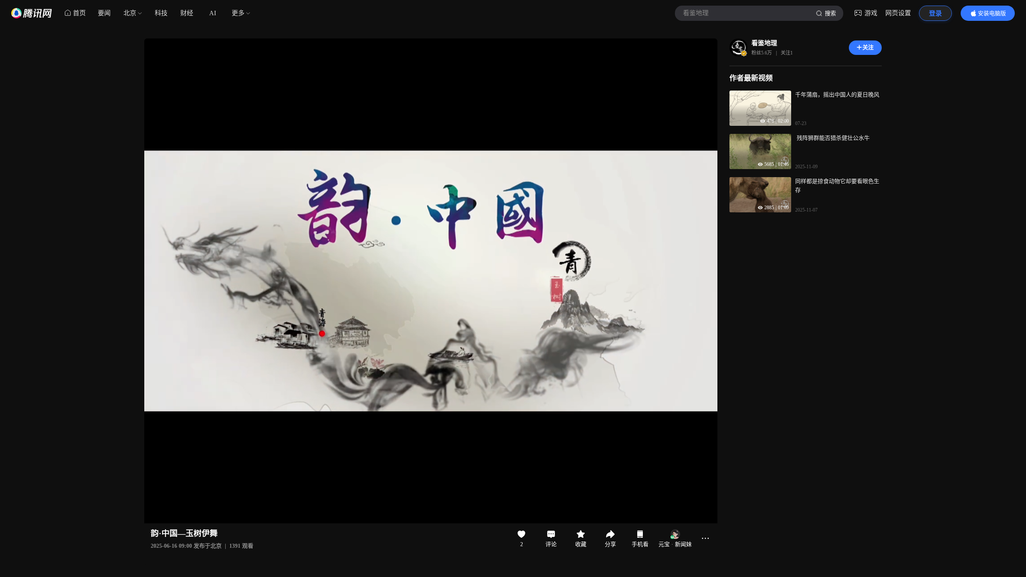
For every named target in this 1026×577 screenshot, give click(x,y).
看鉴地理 (764, 43)
